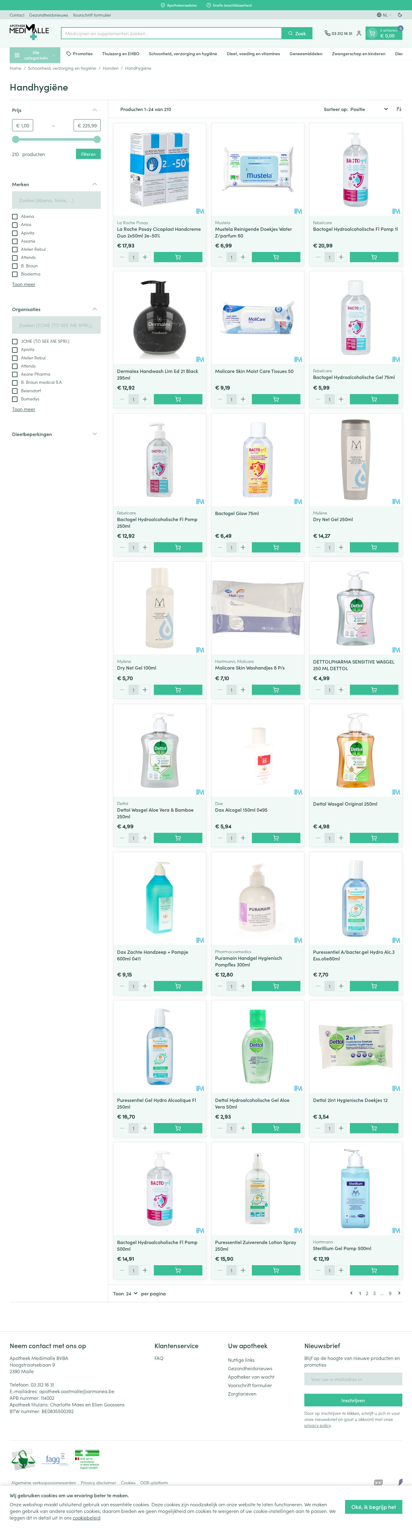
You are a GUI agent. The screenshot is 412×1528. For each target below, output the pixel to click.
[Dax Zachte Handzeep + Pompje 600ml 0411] (159, 898)
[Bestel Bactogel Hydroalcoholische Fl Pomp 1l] (374, 257)
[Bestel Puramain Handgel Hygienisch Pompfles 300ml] (276, 986)
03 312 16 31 (42, 1384)
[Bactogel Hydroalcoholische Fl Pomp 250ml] (159, 459)
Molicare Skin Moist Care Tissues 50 (254, 371)
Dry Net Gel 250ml (333, 519)
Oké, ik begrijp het (373, 1506)
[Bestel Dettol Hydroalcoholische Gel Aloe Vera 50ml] (276, 1128)
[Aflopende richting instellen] (398, 109)
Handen (111, 68)
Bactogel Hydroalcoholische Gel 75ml (354, 377)
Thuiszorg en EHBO (120, 53)
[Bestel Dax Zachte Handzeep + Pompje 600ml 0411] (178, 986)
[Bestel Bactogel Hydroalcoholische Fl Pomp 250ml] (178, 547)
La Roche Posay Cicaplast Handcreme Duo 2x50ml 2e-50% (159, 232)
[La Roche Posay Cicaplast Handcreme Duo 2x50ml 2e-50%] (159, 169)
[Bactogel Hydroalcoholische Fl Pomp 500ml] (159, 1188)
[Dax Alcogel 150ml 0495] (257, 750)
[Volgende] (398, 1293)
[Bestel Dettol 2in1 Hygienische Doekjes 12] (374, 1128)
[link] (352, 1293)
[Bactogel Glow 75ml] (257, 459)
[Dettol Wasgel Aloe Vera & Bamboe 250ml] (159, 750)
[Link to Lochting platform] (400, 1482)
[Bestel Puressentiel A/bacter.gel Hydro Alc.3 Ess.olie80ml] (374, 986)
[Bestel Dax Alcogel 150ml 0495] (276, 838)
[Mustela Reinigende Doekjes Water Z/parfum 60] (257, 169)
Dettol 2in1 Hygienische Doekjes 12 (350, 1100)
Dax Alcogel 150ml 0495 (241, 809)
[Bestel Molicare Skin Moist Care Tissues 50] (276, 399)
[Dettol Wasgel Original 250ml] (355, 750)
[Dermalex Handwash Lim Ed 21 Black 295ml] (159, 317)
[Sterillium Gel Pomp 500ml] (355, 1188)
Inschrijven (353, 1400)
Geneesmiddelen (306, 53)
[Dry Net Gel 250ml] (355, 459)
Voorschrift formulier (92, 15)
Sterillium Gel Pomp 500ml (342, 1248)
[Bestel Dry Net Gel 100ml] (178, 690)
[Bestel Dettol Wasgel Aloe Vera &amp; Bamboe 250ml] (178, 838)
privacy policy (317, 1425)
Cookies (128, 1482)
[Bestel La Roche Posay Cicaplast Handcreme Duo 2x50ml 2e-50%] (178, 257)
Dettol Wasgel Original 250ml (345, 803)
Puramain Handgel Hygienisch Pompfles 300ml (248, 961)
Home (15, 68)
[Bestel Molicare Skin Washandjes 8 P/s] (276, 690)
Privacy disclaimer (98, 1482)
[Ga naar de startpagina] (29, 33)
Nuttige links (241, 1359)
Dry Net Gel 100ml (136, 667)
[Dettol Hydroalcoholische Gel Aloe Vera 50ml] (257, 1046)
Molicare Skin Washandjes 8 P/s (250, 667)
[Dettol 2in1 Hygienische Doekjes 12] (355, 1046)
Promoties (83, 53)
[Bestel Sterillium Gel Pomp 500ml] (374, 1270)
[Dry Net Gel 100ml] (159, 608)
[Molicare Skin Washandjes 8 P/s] (257, 608)
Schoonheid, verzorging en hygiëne (183, 53)
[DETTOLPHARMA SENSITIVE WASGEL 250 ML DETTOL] (355, 608)
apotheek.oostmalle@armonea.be (76, 1391)
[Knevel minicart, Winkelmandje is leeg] (372, 33)
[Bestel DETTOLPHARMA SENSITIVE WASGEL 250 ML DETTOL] (374, 690)
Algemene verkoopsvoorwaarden (43, 1482)
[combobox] (171, 33)
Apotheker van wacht (251, 1376)
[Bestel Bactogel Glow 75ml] (276, 547)
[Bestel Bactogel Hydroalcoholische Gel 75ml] (374, 399)
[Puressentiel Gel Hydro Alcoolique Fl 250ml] (159, 1046)
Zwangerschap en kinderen (358, 53)
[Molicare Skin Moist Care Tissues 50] (257, 317)
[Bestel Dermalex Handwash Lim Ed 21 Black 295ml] (178, 399)
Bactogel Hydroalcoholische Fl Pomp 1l (355, 228)
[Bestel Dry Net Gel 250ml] (374, 547)
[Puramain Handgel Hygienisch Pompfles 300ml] (257, 898)
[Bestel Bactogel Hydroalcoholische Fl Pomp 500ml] (178, 1270)
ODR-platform (154, 1482)
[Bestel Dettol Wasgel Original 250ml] (374, 838)
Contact (17, 15)
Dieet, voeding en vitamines (253, 53)
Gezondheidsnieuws (48, 15)
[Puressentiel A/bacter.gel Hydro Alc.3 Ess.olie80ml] (355, 898)
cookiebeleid (86, 1517)
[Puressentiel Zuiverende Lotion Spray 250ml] (257, 1188)
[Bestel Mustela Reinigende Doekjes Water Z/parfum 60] (276, 257)
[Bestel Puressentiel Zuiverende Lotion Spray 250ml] (276, 1270)
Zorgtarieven (242, 1393)
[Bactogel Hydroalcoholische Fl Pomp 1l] (355, 169)
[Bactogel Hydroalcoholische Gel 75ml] (355, 317)
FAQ (158, 1358)
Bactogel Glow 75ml (237, 513)
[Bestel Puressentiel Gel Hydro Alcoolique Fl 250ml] (178, 1128)
